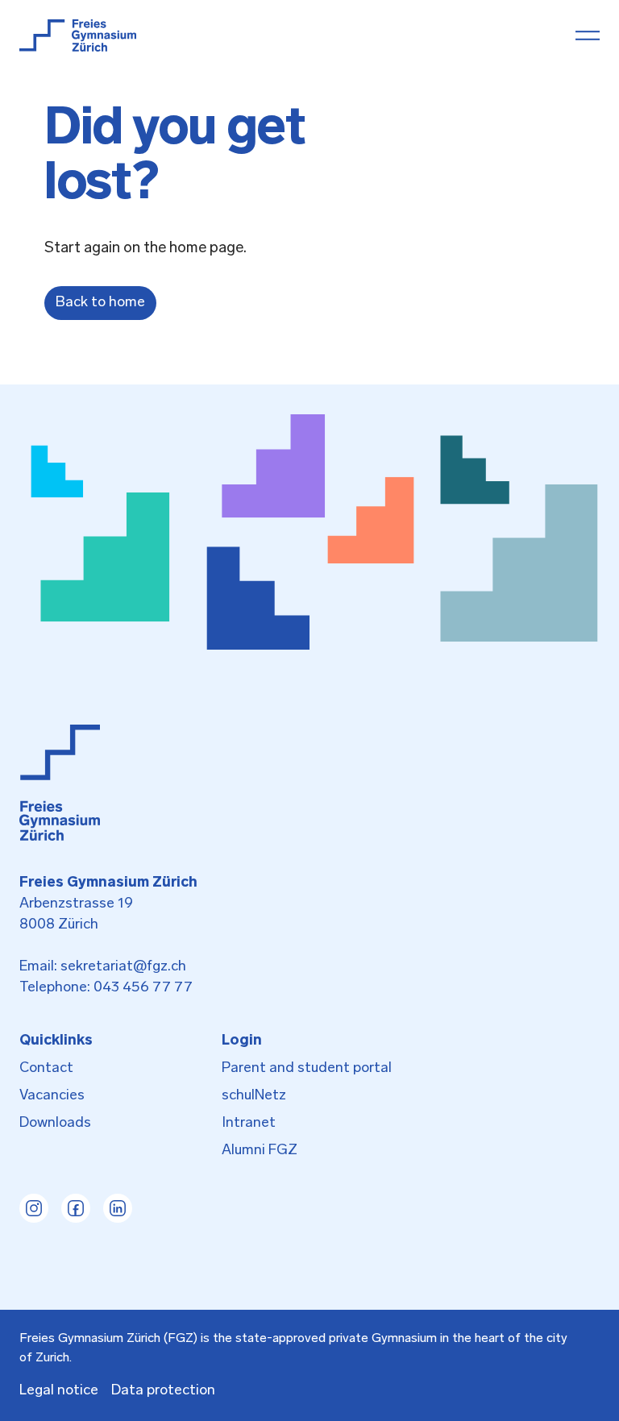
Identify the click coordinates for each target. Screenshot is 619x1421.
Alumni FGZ (259, 1151)
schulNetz (254, 1096)
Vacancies (52, 1096)
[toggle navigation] (587, 35)
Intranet (249, 1123)
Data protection (163, 1391)
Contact (46, 1069)
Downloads (55, 1123)
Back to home (100, 303)
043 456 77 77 (143, 988)
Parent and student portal (307, 1069)
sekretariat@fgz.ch (123, 967)
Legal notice (58, 1391)
